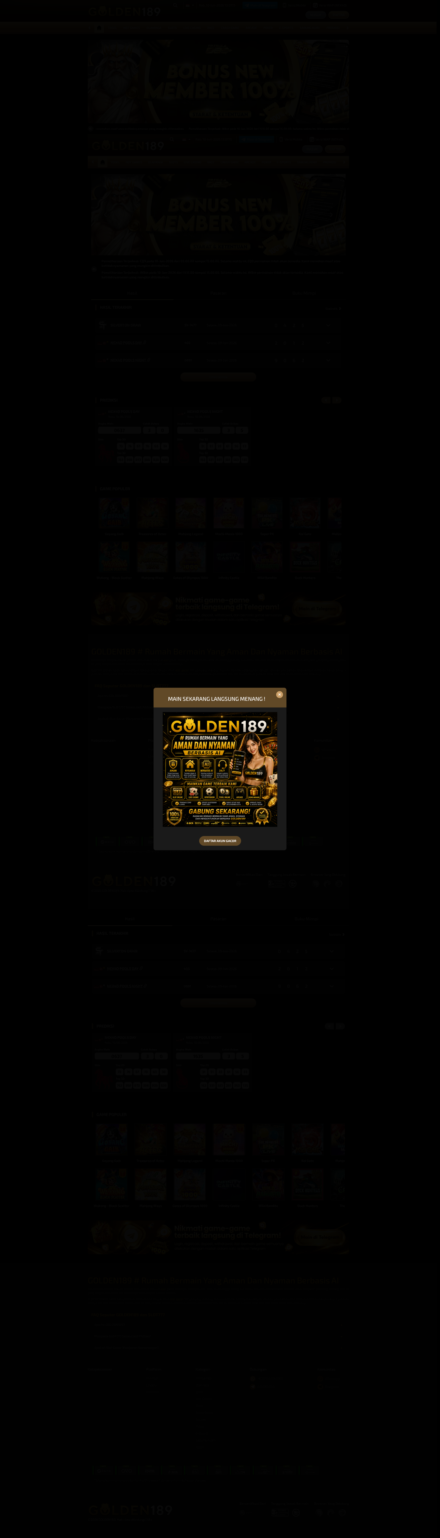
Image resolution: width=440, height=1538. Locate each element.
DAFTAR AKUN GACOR (220, 841)
